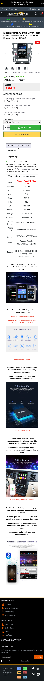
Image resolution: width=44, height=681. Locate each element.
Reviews (11, 151)
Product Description (18, 146)
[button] (5, 53)
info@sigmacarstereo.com (24, 169)
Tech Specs (9, 119)
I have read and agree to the (16, 661)
